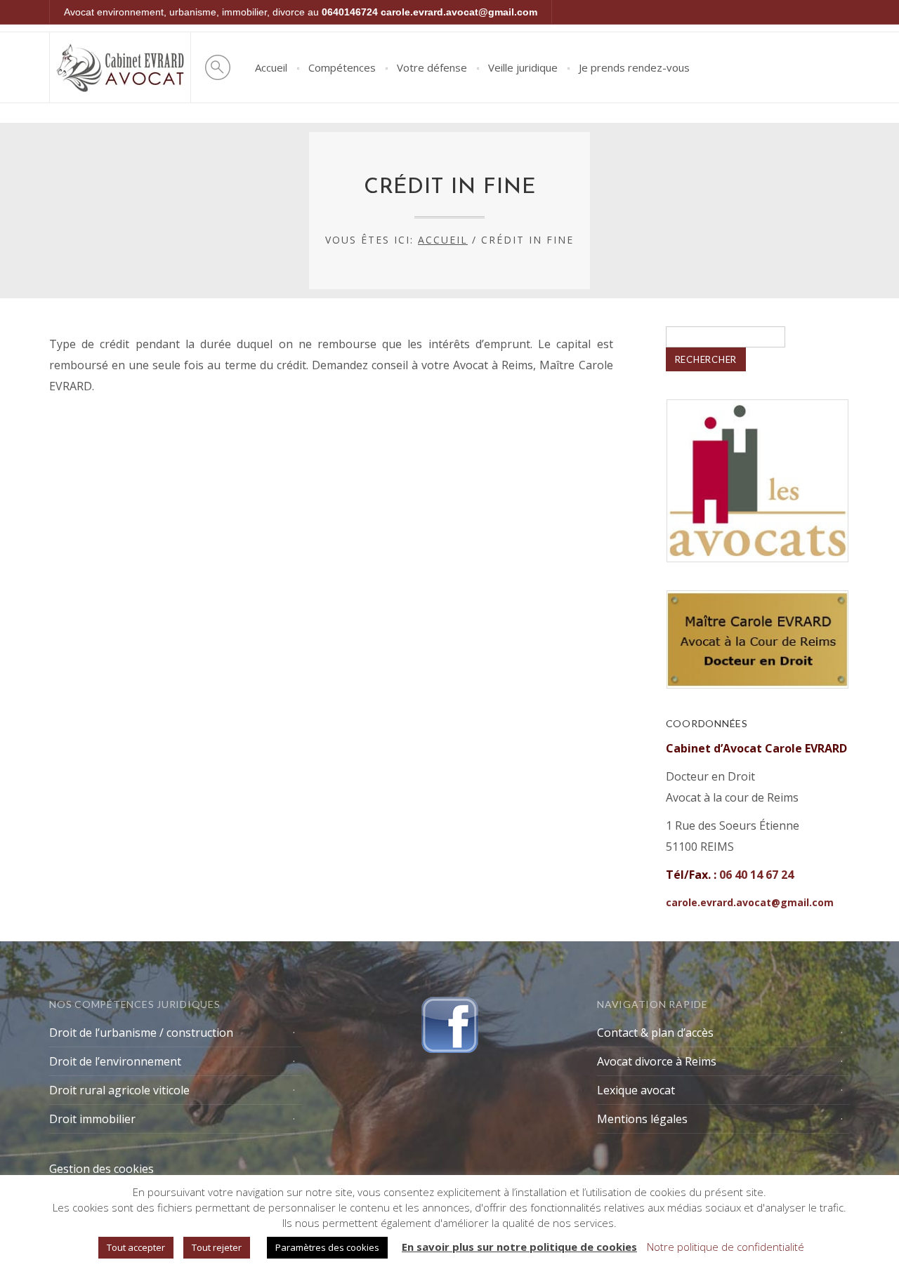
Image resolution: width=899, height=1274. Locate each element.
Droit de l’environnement (115, 1061)
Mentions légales (642, 1119)
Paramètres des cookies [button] (327, 1247)
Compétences (342, 67)
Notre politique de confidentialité (725, 1247)
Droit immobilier (92, 1119)
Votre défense (432, 67)
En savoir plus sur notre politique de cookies (519, 1247)
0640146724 (350, 12)
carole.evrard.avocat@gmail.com (459, 12)
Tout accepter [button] (136, 1247)
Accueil (271, 67)
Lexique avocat (636, 1090)
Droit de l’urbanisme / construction (141, 1032)
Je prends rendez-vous (634, 67)
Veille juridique (523, 67)
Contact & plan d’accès (655, 1032)
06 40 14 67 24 (756, 874)
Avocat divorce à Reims (656, 1061)
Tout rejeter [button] (217, 1247)
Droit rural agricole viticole (119, 1090)
